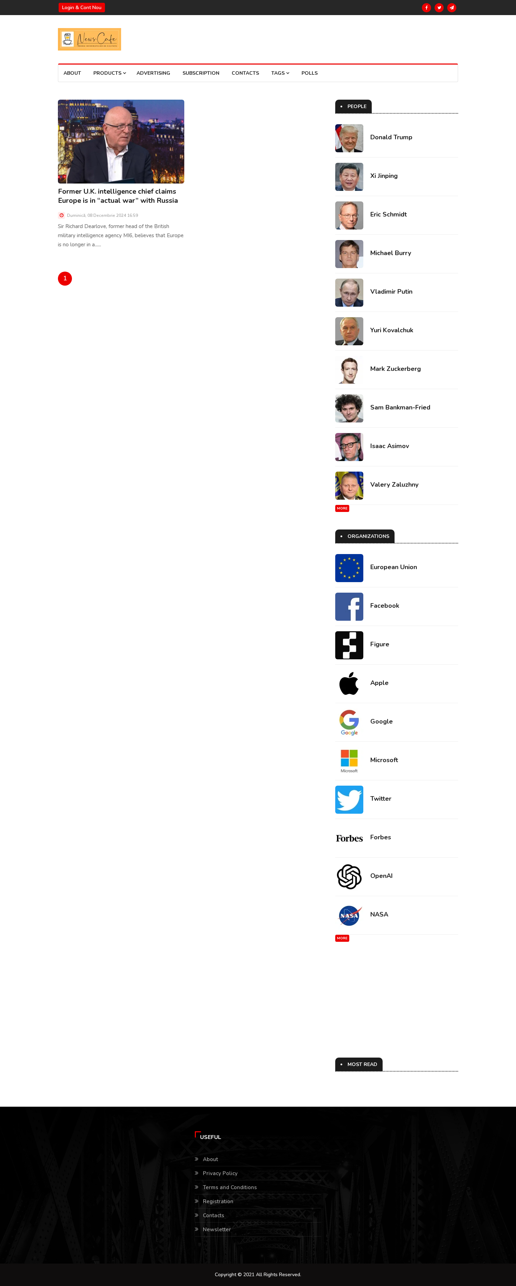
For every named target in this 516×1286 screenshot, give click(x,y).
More (342, 508)
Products (108, 73)
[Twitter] (439, 7)
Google (381, 721)
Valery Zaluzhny (394, 484)
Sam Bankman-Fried (400, 407)
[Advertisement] (395, 1008)
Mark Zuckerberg (395, 369)
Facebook (384, 605)
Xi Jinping (384, 176)
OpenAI (381, 876)
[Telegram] (451, 7)
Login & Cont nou (81, 7)
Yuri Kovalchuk (391, 330)
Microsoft (384, 760)
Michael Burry (390, 253)
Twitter (380, 798)
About (72, 73)
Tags (278, 73)
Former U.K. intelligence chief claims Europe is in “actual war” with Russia (118, 196)
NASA (379, 914)
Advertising (153, 73)
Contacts (245, 73)
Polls (310, 73)
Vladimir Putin (391, 291)
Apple (379, 683)
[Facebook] (426, 7)
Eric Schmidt (388, 214)
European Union (393, 567)
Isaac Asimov (389, 446)
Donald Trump (391, 137)
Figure (379, 644)
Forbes (380, 837)
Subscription (201, 73)
